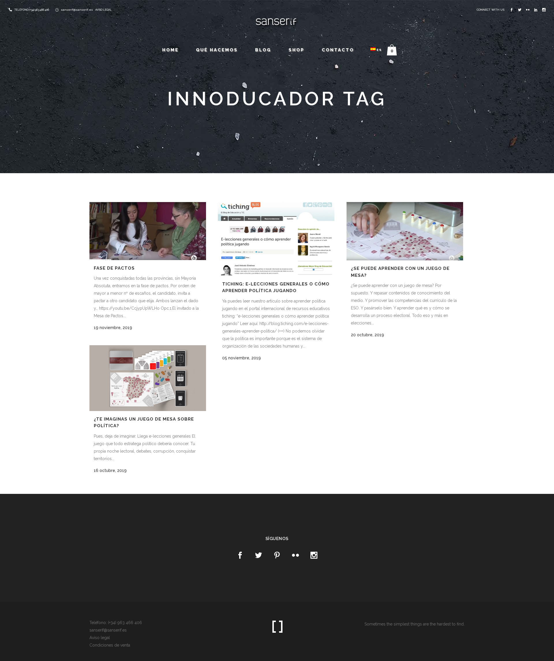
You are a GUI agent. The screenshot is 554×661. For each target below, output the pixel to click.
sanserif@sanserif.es (77, 9)
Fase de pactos (114, 268)
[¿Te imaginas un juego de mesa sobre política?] (147, 378)
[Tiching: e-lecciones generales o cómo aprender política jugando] (276, 239)
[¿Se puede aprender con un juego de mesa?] (405, 231)
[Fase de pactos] (147, 231)
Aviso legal (99, 637)
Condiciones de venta (109, 645)
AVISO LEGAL (103, 9)
